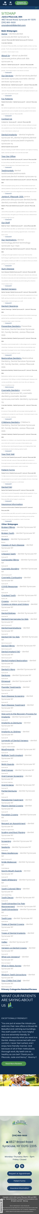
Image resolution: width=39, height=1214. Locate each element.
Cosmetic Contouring (11, 577)
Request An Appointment (21, 3)
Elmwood (5, 681)
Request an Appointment (13, 823)
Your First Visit (7, 454)
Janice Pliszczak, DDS (23, 1197)
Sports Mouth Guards (11, 871)
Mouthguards (7, 749)
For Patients (7, 98)
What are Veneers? (10, 956)
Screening (6, 841)
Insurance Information (12, 504)
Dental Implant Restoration (14, 660)
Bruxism (5, 539)
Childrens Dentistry (10, 422)
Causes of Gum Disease (12, 545)
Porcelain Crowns (9, 814)
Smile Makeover (9, 862)
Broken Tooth (7, 533)
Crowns (5, 601)
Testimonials (7, 170)
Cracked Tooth (8, 595)
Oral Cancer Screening (12, 776)
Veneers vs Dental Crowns (14, 948)
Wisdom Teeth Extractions (13, 974)
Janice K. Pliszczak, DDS (12, 196)
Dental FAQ (6, 487)
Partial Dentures (9, 791)
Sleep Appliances (9, 853)
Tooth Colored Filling (11, 888)
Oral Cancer (7, 770)
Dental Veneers (8, 289)
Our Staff (5, 222)
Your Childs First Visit (11, 980)
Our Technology (8, 240)
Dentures (5, 675)
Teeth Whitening (9, 879)
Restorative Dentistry (11, 358)
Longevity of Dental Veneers (14, 740)
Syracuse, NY (8, 72)
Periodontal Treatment (12, 799)
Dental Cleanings (9, 306)
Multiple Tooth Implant (12, 755)
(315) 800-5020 (19, 1135)
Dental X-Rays (8, 669)
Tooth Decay (7, 897)
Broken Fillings (8, 527)
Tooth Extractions (9, 909)
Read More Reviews (14, 1063)
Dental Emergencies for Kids (14, 619)
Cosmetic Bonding (10, 568)
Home (4, 34)
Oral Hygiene (7, 785)
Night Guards (7, 764)
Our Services (7, 75)
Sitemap (25, 1201)
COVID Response (9, 586)
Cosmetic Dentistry (10, 390)
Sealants (5, 847)
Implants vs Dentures (11, 722)
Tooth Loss (6, 918)
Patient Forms (8, 470)
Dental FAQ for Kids (10, 637)
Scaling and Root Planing (13, 832)
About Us (5, 55)
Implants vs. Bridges (11, 731)
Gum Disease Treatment (13, 705)
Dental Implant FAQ (10, 651)
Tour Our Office (8, 156)
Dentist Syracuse (9, 387)
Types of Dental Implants (13, 933)
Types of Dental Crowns (12, 924)
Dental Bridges (8, 613)
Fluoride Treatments (11, 687)
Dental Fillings (8, 645)
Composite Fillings (10, 559)
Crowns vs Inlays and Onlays (15, 604)
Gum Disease (7, 268)
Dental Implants (9, 134)
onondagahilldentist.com (13, 25)
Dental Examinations (11, 628)
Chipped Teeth (8, 554)
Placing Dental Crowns (12, 805)
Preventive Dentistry (11, 326)
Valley (4, 942)
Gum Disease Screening (12, 696)
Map (5, 4)
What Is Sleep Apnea (11, 965)
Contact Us (6, 119)
